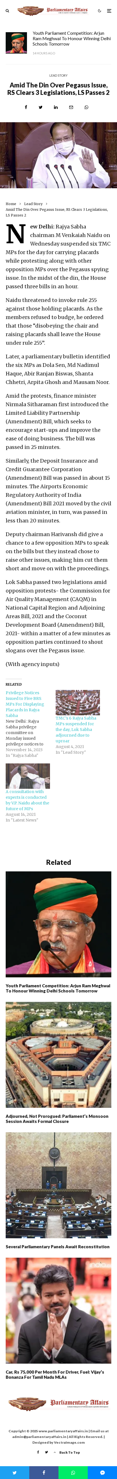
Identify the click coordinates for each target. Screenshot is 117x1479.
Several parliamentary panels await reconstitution (58, 1246)
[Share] (26, 107)
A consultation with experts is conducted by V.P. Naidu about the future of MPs (27, 800)
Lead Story (58, 75)
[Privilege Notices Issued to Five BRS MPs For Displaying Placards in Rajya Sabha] (31, 724)
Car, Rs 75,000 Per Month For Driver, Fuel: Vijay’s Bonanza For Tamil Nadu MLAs (55, 1374)
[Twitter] (46, 1452)
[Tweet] (41, 107)
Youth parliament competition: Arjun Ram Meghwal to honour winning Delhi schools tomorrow (72, 38)
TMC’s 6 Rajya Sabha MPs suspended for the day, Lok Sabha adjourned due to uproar (76, 729)
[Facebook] (38, 1452)
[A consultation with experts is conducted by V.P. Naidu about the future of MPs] (28, 776)
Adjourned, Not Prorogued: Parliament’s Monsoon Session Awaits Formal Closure (57, 1119)
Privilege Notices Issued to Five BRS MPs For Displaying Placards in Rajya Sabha (25, 704)
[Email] (71, 107)
